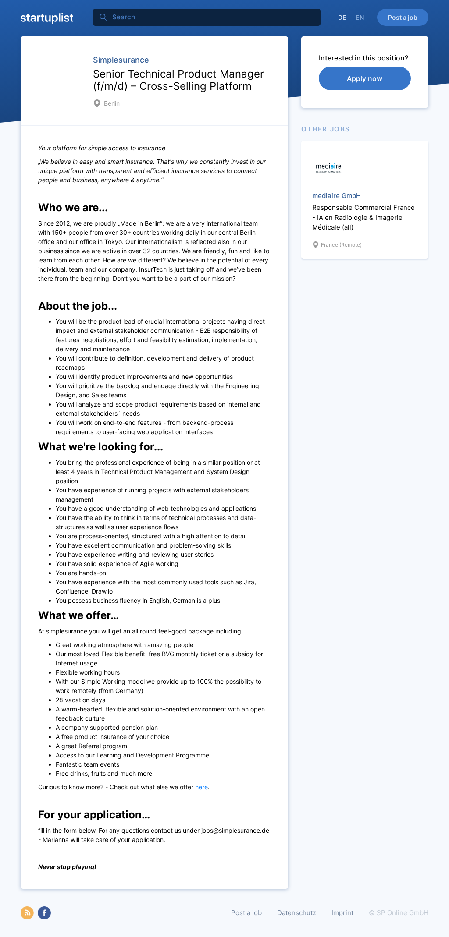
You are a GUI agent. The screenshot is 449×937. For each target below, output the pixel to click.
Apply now (364, 78)
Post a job (402, 17)
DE (342, 17)
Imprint (342, 913)
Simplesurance (121, 59)
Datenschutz (296, 913)
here (201, 787)
